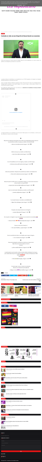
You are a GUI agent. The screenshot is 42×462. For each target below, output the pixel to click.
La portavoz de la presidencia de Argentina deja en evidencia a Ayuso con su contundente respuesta (19, 389)
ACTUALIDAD (5, 31)
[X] (21, 306)
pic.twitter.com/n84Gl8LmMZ (26, 200)
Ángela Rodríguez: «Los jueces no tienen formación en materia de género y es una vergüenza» (19, 405)
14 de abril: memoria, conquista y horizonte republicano (13, 373)
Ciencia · (31, 10)
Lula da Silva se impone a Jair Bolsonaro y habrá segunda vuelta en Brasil (16, 393)
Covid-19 (3, 10)
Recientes (3, 366)
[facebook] (5, 306)
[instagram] (13, 306)
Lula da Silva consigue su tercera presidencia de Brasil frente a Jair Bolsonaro (17, 385)
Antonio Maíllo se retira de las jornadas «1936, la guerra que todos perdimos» (33, 295)
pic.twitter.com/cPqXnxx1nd (31, 171)
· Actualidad (7, 10)
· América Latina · (26, 10)
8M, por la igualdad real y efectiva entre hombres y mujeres (14, 401)
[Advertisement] (21, 22)
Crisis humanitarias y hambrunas (10, 417)
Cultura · (35, 10)
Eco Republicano (4, 37)
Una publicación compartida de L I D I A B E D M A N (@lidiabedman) (16, 126)
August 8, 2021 (26, 247)
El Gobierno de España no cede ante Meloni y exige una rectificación (7, 295)
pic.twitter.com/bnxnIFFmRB (28, 142)
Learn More (19, 5)
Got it (24, 5)
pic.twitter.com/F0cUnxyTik (28, 190)
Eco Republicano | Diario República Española (12, 460)
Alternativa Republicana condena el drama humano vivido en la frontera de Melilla (17, 421)
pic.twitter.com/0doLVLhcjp (25, 151)
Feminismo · (21, 12)
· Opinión (21, 10)
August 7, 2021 (27, 144)
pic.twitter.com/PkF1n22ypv (29, 161)
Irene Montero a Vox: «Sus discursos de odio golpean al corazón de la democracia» (17, 409)
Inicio (2, 31)
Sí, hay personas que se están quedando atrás (12, 425)
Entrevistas (25, 12)
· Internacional (12, 10)
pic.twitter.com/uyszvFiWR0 (22, 183)
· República (17, 10)
